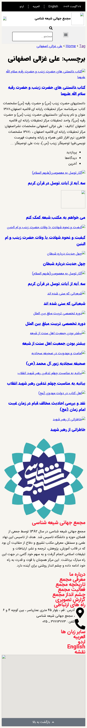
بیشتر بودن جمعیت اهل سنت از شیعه (53, 343)
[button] (66, 35)
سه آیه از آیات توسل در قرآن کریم (56, 183)
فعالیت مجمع (71, 590)
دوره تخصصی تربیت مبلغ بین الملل (55, 323)
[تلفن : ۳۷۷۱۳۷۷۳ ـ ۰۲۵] (80, 624)
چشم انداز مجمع (68, 595)
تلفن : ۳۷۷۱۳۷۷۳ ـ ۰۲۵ (59, 622)
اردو (22, 6)
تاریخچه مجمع (70, 584)
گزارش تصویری (70, 600)
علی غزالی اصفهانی (49, 46)
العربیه (36, 6)
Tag (82, 46)
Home (71, 46)
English (53, 6)
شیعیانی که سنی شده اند (64, 303)
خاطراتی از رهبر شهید (67, 429)
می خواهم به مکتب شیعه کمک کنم (55, 217)
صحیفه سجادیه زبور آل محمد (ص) (55, 363)
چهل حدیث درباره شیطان (64, 263)
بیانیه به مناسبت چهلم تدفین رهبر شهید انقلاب (46, 383)
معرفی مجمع (72, 579)
